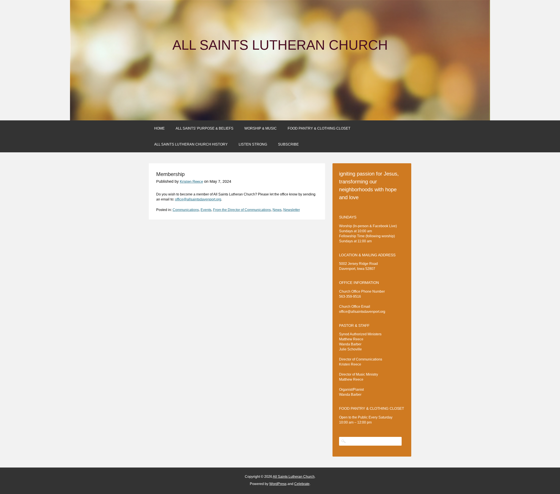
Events (206, 210)
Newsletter (291, 210)
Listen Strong (253, 144)
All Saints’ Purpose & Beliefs (204, 128)
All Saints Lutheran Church (280, 45)
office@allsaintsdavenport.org (198, 199)
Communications (186, 210)
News (277, 210)
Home (159, 128)
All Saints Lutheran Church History (191, 144)
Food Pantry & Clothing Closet (319, 128)
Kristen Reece (191, 181)
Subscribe (288, 144)
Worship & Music (260, 128)
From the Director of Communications (242, 210)
